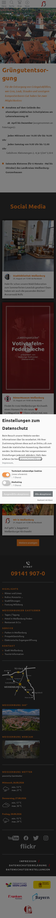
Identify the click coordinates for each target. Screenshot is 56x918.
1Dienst (16, 477)
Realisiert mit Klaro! (45, 500)
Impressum (7, 462)
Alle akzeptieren (43, 493)
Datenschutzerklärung (30, 458)
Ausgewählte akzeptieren (16, 493)
